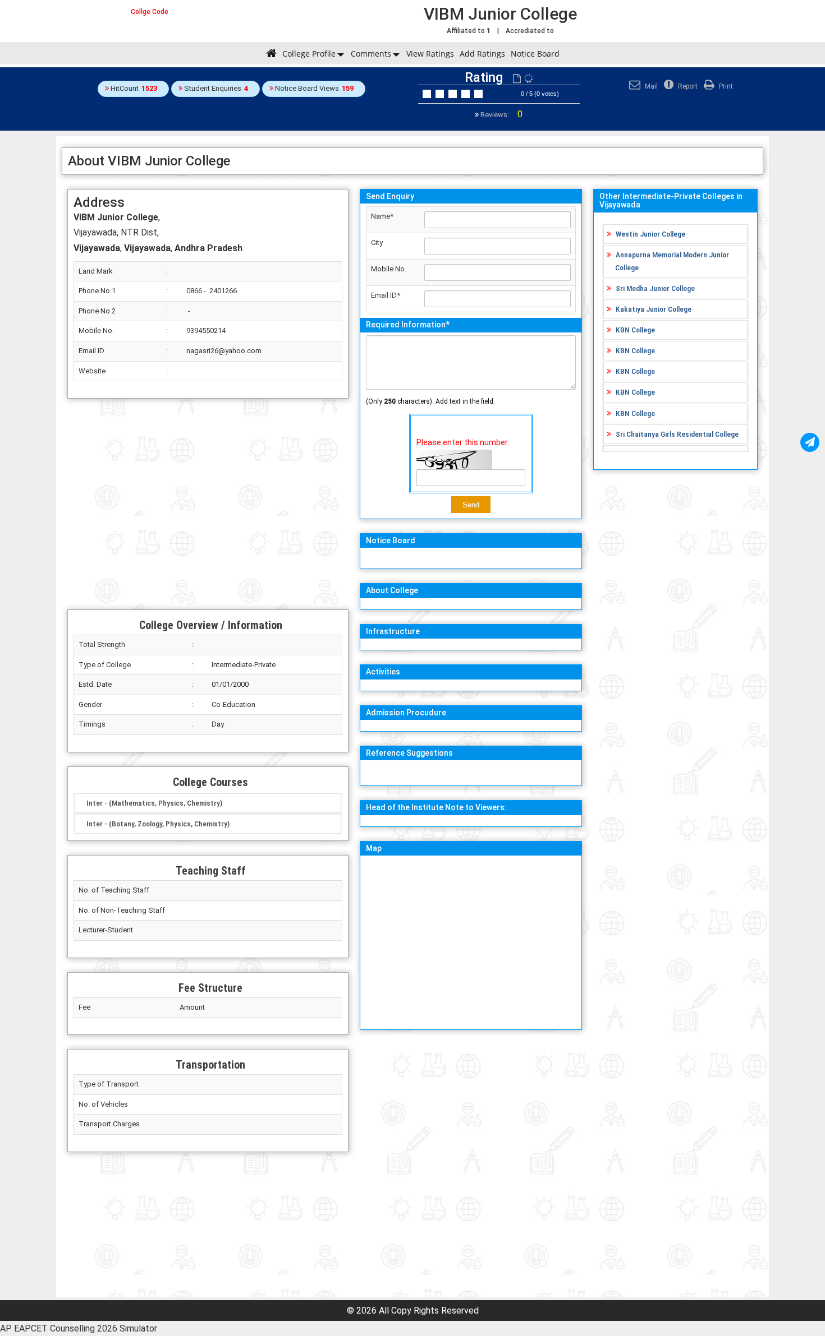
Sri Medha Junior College (655, 288)
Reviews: (500, 114)
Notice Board (535, 53)
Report (687, 86)
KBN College (635, 329)
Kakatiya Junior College (653, 308)
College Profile (309, 53)
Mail (650, 86)
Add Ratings (482, 53)
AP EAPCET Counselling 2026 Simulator (78, 1328)
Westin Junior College (650, 233)
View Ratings (430, 53)
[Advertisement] (208, 504)
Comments (371, 53)
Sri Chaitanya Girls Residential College (677, 433)
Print (725, 86)
